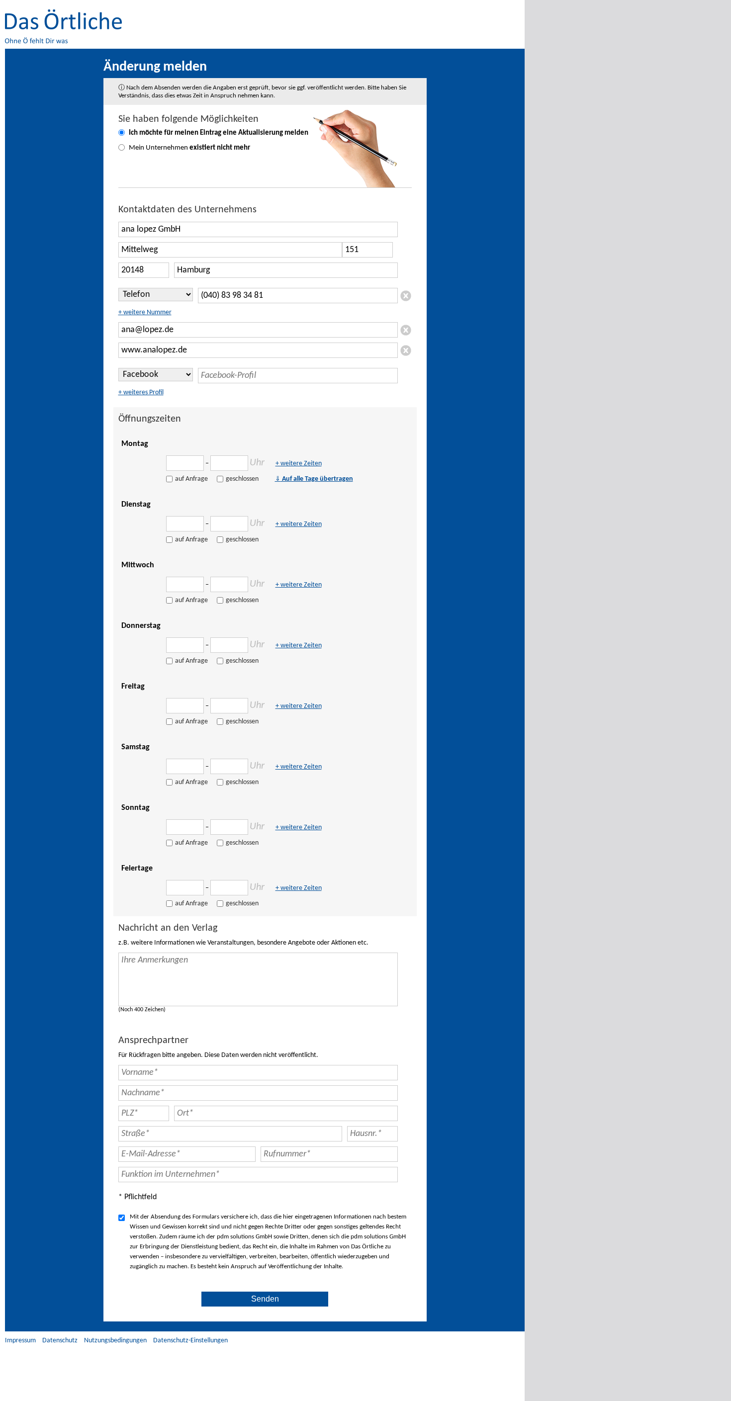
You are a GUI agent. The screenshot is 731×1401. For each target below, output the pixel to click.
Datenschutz (60, 1340)
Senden (265, 1299)
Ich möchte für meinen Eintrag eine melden (218, 133)
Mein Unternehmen (189, 148)
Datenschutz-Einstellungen (190, 1340)
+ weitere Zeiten (298, 463)
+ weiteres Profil (141, 392)
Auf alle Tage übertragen (314, 479)
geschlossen (242, 479)
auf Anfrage (191, 479)
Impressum (20, 1340)
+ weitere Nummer (145, 312)
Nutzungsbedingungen (115, 1340)
